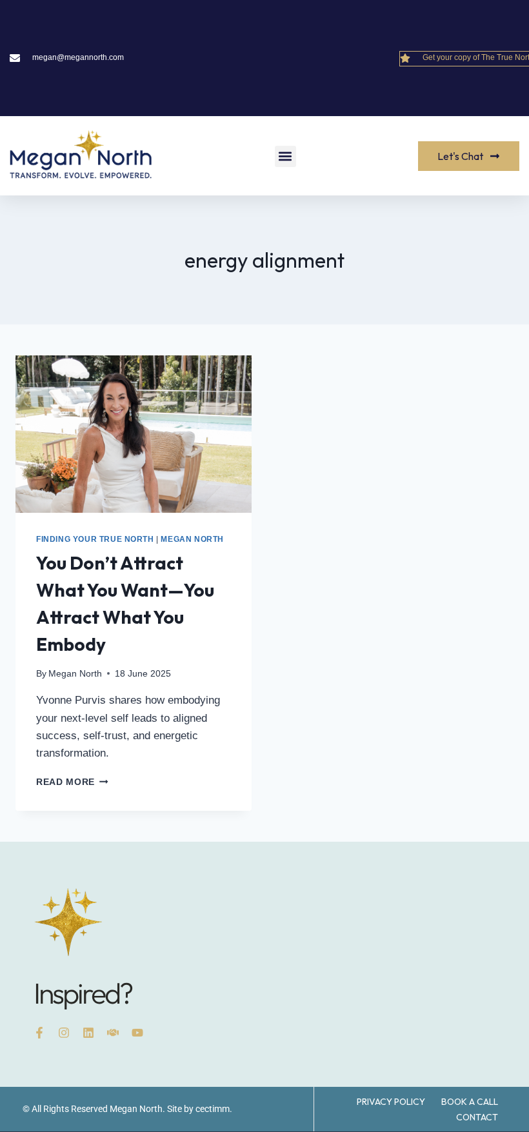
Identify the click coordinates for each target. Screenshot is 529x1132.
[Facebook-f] (39, 1032)
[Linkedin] (88, 1032)
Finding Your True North (95, 539)
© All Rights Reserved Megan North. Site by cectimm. (127, 1109)
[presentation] (133, 434)
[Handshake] (113, 1032)
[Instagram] (64, 1032)
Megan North (192, 539)
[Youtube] (137, 1032)
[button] (285, 156)
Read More (72, 782)
